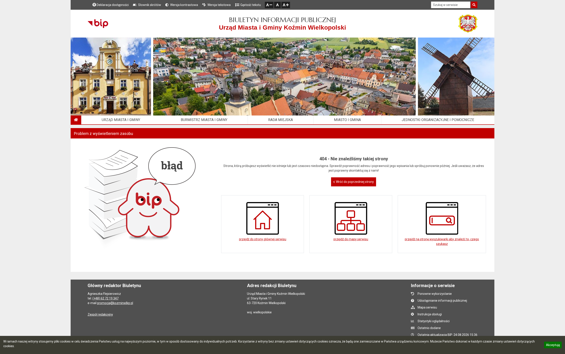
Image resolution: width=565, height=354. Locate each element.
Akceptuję (553, 345)
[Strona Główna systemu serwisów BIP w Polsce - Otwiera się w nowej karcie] (98, 23)
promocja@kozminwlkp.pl (115, 303)
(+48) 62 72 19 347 (105, 298)
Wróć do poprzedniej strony (355, 182)
